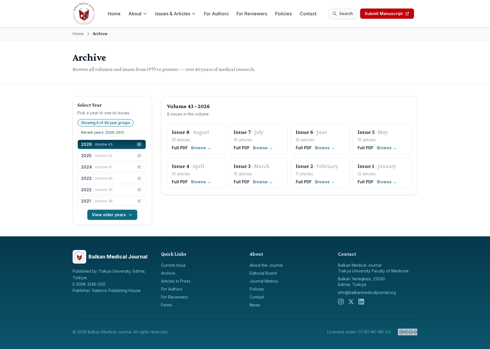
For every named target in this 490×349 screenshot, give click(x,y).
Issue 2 (304, 166)
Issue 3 (242, 166)
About (134, 13)
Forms (166, 304)
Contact (308, 13)
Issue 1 (366, 166)
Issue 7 (242, 132)
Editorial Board (263, 273)
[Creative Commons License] (407, 332)
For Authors (216, 13)
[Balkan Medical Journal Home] (84, 13)
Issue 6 (304, 132)
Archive (168, 273)
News (255, 304)
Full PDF (180, 147)
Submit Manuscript (384, 13)
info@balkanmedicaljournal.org (367, 292)
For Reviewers (251, 13)
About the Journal (266, 265)
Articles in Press (176, 281)
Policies (283, 13)
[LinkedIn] (361, 301)
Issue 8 (180, 132)
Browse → (201, 147)
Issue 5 (366, 132)
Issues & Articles (172, 13)
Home (114, 13)
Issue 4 (180, 166)
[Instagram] (341, 301)
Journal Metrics (264, 281)
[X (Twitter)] (351, 301)
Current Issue (173, 265)
